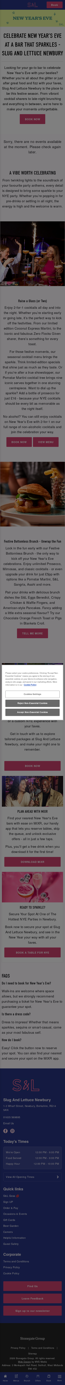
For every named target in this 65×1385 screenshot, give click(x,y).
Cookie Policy (30, 684)
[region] (32, 692)
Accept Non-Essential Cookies (32, 712)
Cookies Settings (32, 694)
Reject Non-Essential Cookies (32, 703)
